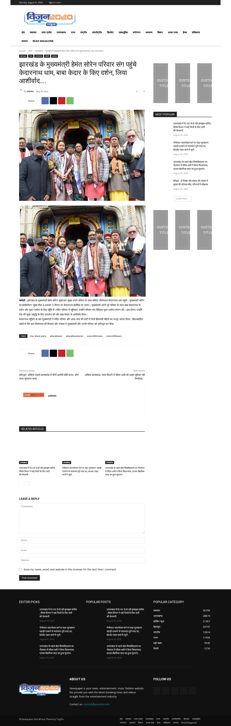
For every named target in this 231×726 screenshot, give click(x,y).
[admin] (21, 91)
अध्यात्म (148, 32)
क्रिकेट (110, 32)
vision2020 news (95, 336)
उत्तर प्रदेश (47, 32)
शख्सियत (196, 32)
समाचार (33, 32)
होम (23, 32)
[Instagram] (183, 690)
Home (22, 50)
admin (30, 91)
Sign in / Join (55, 2)
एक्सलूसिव (123, 32)
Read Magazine (43, 41)
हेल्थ (185, 32)
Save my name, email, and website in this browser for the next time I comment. (70, 569)
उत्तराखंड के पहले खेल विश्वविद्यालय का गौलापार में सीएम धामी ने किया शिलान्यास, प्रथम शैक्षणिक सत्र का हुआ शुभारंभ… (125, 471)
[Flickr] (174, 690)
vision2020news (114, 336)
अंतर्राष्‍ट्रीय (97, 32)
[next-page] (27, 483)
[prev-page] (21, 483)
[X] (53, 100)
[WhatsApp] (70, 100)
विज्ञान (160, 32)
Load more (181, 198)
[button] (207, 32)
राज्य (73, 32)
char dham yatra (38, 336)
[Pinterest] (61, 100)
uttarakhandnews (74, 336)
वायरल (25, 41)
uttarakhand (56, 336)
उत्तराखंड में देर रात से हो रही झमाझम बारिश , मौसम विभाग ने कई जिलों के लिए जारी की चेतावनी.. (37, 471)
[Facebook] (45, 100)
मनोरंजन (136, 32)
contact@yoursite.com (96, 704)
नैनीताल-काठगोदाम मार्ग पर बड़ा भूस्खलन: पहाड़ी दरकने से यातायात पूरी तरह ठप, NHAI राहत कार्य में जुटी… (81, 471)
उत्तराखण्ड (61, 32)
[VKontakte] (192, 690)
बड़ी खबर (23, 56)
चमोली (47, 56)
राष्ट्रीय (83, 32)
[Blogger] (156, 690)
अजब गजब (173, 32)
